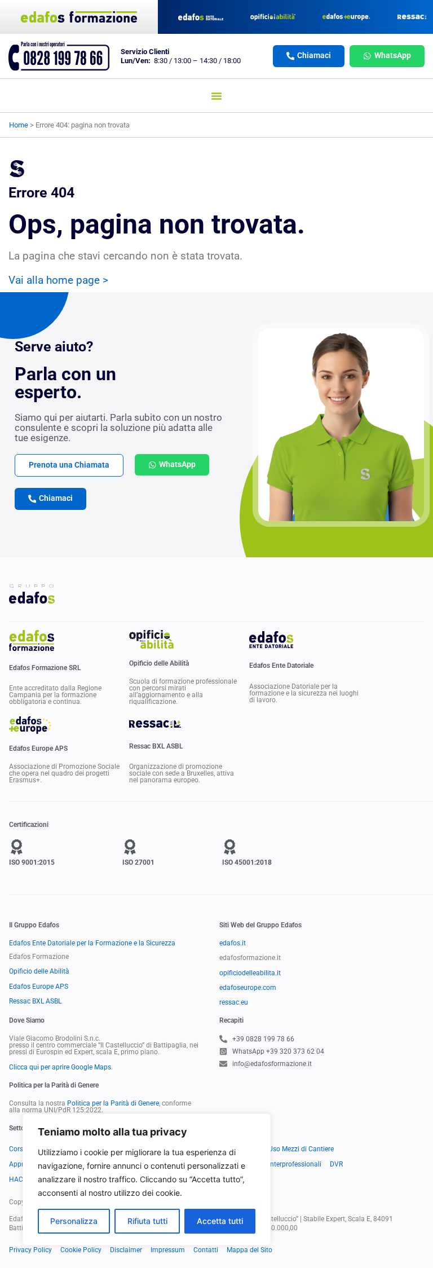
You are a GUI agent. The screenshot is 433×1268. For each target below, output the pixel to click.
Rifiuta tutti (147, 1221)
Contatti (205, 1250)
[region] (147, 1179)
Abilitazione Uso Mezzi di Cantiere (282, 1149)
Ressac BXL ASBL (35, 1001)
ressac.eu (233, 1002)
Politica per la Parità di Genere (113, 1103)
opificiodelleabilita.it (250, 973)
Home (18, 125)
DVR (336, 1164)
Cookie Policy (80, 1250)
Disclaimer (126, 1250)
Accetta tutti (220, 1221)
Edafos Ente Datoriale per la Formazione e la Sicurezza (92, 943)
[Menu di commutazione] (216, 96)
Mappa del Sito (249, 1250)
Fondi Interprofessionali (285, 1164)
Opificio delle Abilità (39, 971)
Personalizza (74, 1221)
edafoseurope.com (247, 988)
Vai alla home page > (58, 280)
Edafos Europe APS (38, 986)
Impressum (168, 1250)
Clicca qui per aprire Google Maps (60, 1067)
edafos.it (232, 943)
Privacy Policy (30, 1250)
